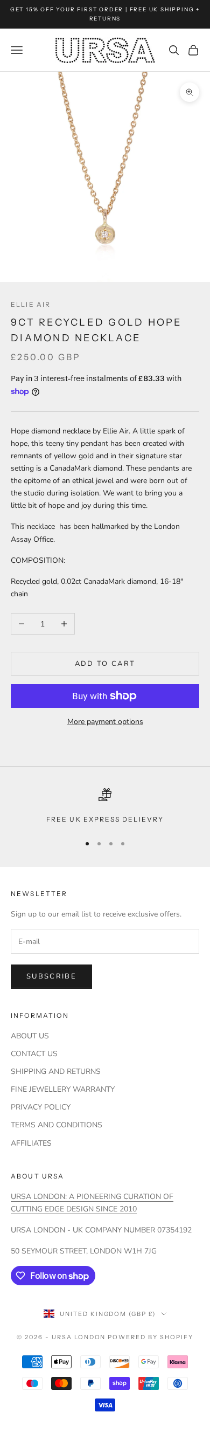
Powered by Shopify (150, 1337)
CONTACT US (34, 1054)
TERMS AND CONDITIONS (56, 1125)
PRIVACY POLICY (41, 1107)
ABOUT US (30, 1036)
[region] (105, 806)
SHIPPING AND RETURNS (56, 1071)
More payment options (105, 721)
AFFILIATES (31, 1143)
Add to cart (105, 664)
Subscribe (51, 976)
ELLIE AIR (31, 304)
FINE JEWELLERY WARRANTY (63, 1089)
